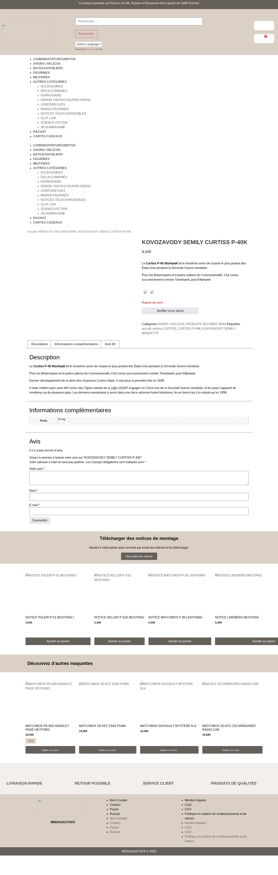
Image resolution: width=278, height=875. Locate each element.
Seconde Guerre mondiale (189, 267)
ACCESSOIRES (52, 86)
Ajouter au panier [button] (58, 641)
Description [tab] (39, 344)
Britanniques (162, 275)
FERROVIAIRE (51, 95)
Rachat (39, 131)
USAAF (119, 388)
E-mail (34, 505)
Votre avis (36, 468)
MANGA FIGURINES (55, 109)
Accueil (31, 231)
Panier (114, 809)
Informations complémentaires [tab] (76, 344)
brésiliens (165, 392)
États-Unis (149, 267)
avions (156, 328)
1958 (223, 392)
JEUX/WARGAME (53, 127)
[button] (139, 141)
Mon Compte (118, 800)
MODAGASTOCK (63, 822)
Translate (98, 49)
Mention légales (195, 800)
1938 (160, 380)
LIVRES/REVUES (53, 104)
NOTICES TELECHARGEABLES (63, 113)
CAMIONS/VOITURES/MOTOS (54, 59)
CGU (188, 804)
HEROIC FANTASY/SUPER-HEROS (66, 100)
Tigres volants (93, 388)
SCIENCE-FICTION (54, 122)
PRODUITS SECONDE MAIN (57, 231)
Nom (33, 490)
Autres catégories (50, 81)
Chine (150, 388)
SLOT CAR (48, 118)
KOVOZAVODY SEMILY (218, 328)
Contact (115, 804)
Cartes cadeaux (47, 136)
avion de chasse (210, 263)
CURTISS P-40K (189, 328)
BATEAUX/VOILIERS (48, 68)
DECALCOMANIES (54, 90)
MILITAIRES (41, 77)
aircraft (146, 328)
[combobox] (139, 21)
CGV (188, 809)
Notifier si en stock (170, 310)
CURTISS (169, 328)
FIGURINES (41, 72)
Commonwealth (211, 275)
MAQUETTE (150, 333)
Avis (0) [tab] (110, 344)
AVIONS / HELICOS (47, 63)
